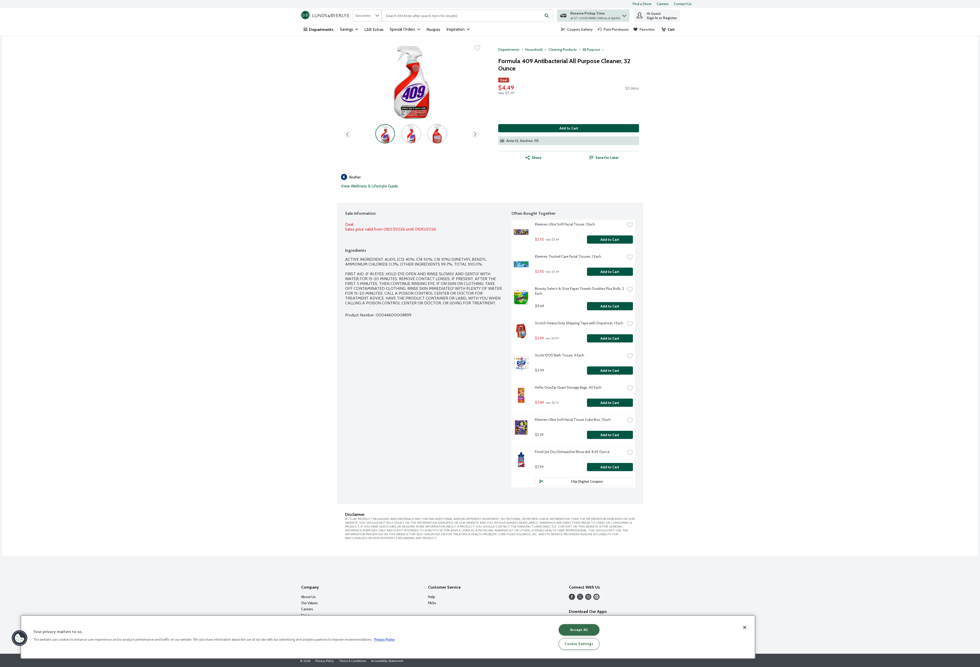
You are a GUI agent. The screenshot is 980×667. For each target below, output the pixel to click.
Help (431, 596)
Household (534, 49)
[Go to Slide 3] (437, 134)
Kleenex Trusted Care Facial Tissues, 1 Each (568, 256)
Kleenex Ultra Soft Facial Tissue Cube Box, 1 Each (573, 419)
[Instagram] (588, 598)
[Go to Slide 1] (385, 134)
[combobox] (367, 15)
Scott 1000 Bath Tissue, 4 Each (559, 355)
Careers (663, 4)
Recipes (433, 29)
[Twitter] (580, 598)
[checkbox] (477, 48)
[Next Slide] (475, 133)
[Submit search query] (547, 15)
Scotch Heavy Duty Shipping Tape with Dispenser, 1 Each (579, 323)
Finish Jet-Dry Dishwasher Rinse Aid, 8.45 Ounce (572, 451)
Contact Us (683, 4)
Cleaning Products (562, 49)
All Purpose (591, 49)
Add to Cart (568, 128)
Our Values (309, 603)
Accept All (579, 629)
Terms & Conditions (352, 661)
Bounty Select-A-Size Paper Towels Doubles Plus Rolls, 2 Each (580, 291)
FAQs (432, 603)
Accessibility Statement (387, 661)
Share (536, 157)
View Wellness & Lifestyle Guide (369, 186)
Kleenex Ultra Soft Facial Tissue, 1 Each (565, 224)
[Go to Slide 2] (411, 134)
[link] (577, 29)
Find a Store (642, 4)
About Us (308, 596)
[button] (624, 14)
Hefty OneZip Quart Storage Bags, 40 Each (568, 387)
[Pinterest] (596, 598)
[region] (387, 637)
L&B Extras (374, 29)
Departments (321, 29)
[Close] (744, 627)
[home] (325, 15)
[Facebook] (572, 598)
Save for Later (607, 157)
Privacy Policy (324, 661)
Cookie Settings (579, 643)
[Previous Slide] (347, 133)
